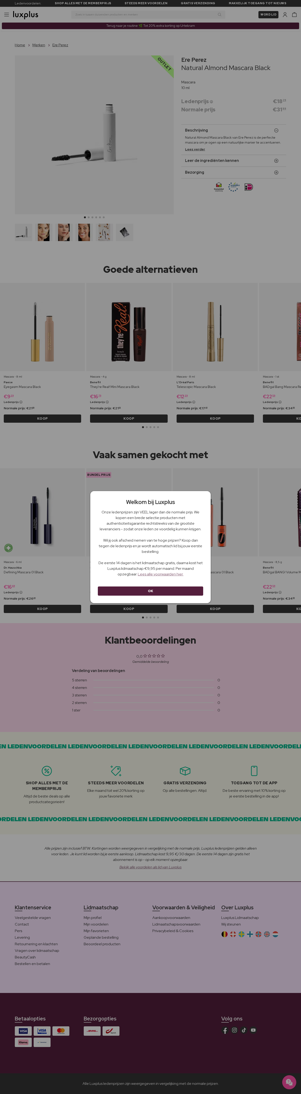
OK (150, 591)
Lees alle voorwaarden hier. (160, 574)
